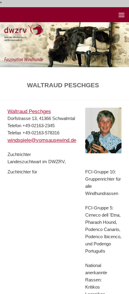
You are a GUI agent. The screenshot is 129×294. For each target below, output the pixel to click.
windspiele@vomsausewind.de (42, 140)
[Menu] (121, 14)
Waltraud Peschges (29, 111)
